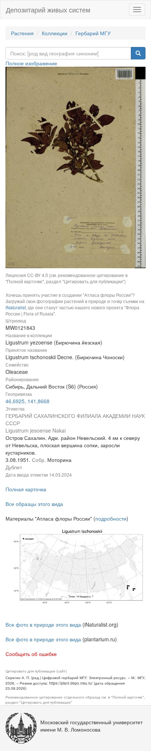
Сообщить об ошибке (31, 653)
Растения (22, 33)
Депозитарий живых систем (48, 9)
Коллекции (54, 33)
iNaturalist (15, 307)
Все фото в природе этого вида (43, 624)
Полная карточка (25, 489)
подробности (110, 518)
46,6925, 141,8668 (27, 401)
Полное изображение (31, 63)
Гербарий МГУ (93, 33)
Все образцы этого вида (34, 503)
